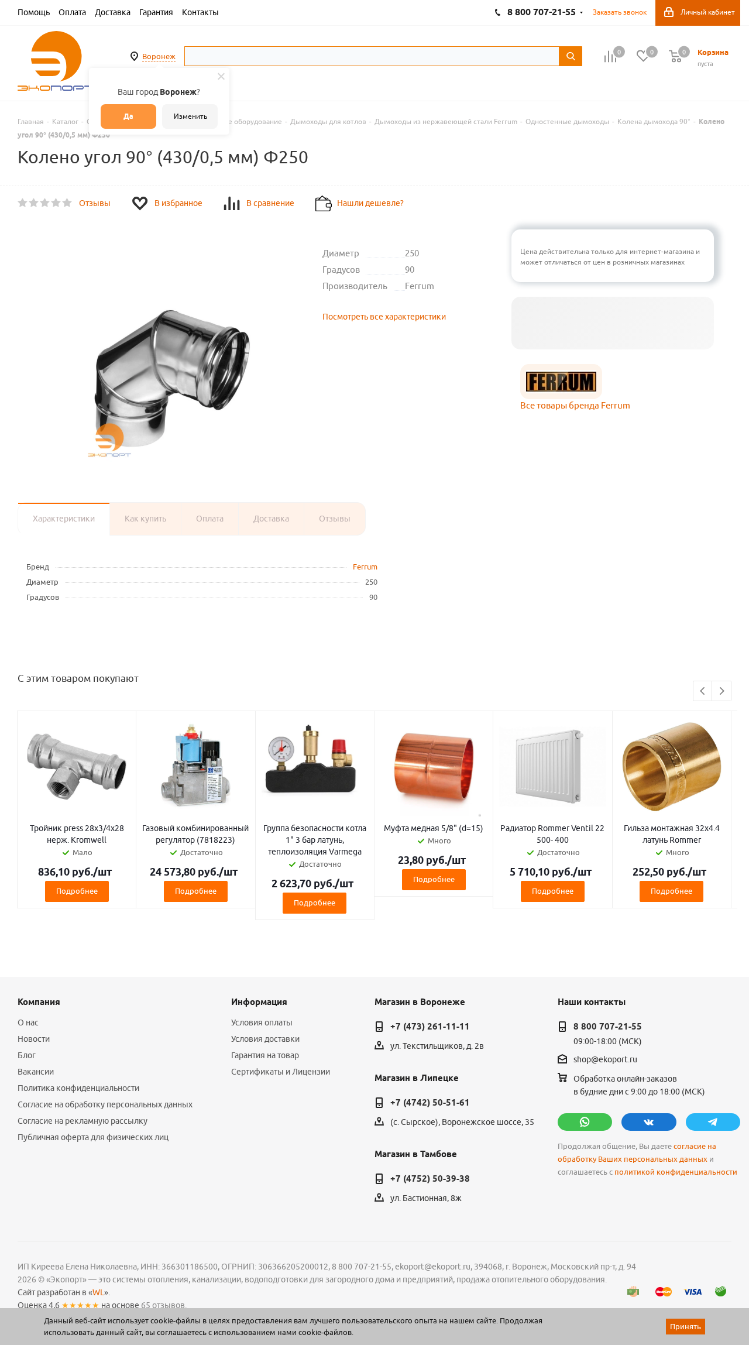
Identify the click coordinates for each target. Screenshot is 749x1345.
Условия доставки (265, 1039)
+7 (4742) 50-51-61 (430, 1102)
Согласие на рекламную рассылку (82, 1121)
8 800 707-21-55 (607, 1026)
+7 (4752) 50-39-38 (430, 1179)
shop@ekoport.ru (605, 1060)
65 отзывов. (164, 1305)
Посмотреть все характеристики (384, 316)
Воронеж (159, 56)
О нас (28, 1022)
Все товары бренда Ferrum (575, 405)
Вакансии (36, 1071)
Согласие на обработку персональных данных (105, 1104)
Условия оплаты (262, 1022)
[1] (23, 203)
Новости (34, 1039)
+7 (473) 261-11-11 (430, 1026)
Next (721, 691)
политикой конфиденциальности (675, 1172)
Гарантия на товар (265, 1055)
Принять (685, 1326)
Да (128, 116)
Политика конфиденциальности (78, 1088)
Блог (27, 1055)
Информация (259, 1002)
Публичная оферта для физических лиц (93, 1137)
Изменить (190, 116)
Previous (703, 691)
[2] (34, 203)
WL (98, 1292)
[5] (67, 203)
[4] (56, 203)
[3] (45, 203)
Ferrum (365, 566)
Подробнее (77, 890)
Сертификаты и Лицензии (280, 1071)
